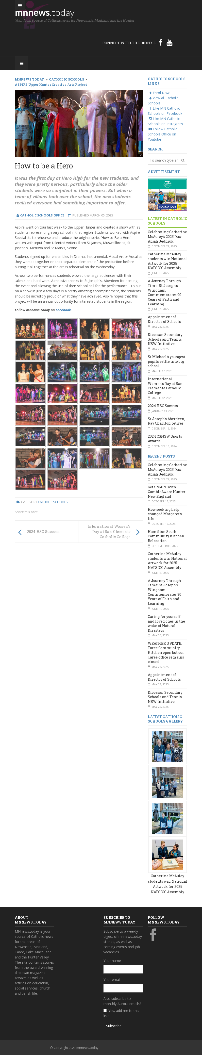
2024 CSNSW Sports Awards (165, 438)
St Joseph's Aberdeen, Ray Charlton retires (166, 421)
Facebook (63, 310)
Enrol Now (161, 92)
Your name (112, 960)
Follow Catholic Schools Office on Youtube (162, 134)
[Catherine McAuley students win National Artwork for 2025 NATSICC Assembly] (167, 745)
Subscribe (113, 1025)
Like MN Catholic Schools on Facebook (165, 111)
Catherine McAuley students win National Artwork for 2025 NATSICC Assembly (167, 261)
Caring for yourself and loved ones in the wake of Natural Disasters (166, 623)
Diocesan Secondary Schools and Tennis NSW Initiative (165, 339)
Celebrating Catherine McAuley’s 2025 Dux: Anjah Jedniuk (167, 236)
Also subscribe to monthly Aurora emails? (122, 1001)
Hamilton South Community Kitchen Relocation (166, 536)
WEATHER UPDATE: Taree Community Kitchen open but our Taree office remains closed (166, 652)
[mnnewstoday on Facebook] (160, 42)
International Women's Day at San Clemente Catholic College (165, 386)
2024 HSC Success (163, 405)
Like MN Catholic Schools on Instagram (165, 121)
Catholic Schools (53, 502)
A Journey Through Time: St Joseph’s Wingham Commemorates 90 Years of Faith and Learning (164, 292)
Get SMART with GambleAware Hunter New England (166, 491)
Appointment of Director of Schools (164, 319)
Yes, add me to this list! (121, 1013)
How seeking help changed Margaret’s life (165, 514)
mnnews (45, 12)
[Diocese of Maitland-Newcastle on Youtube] (169, 42)
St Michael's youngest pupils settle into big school (166, 361)
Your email (111, 979)
